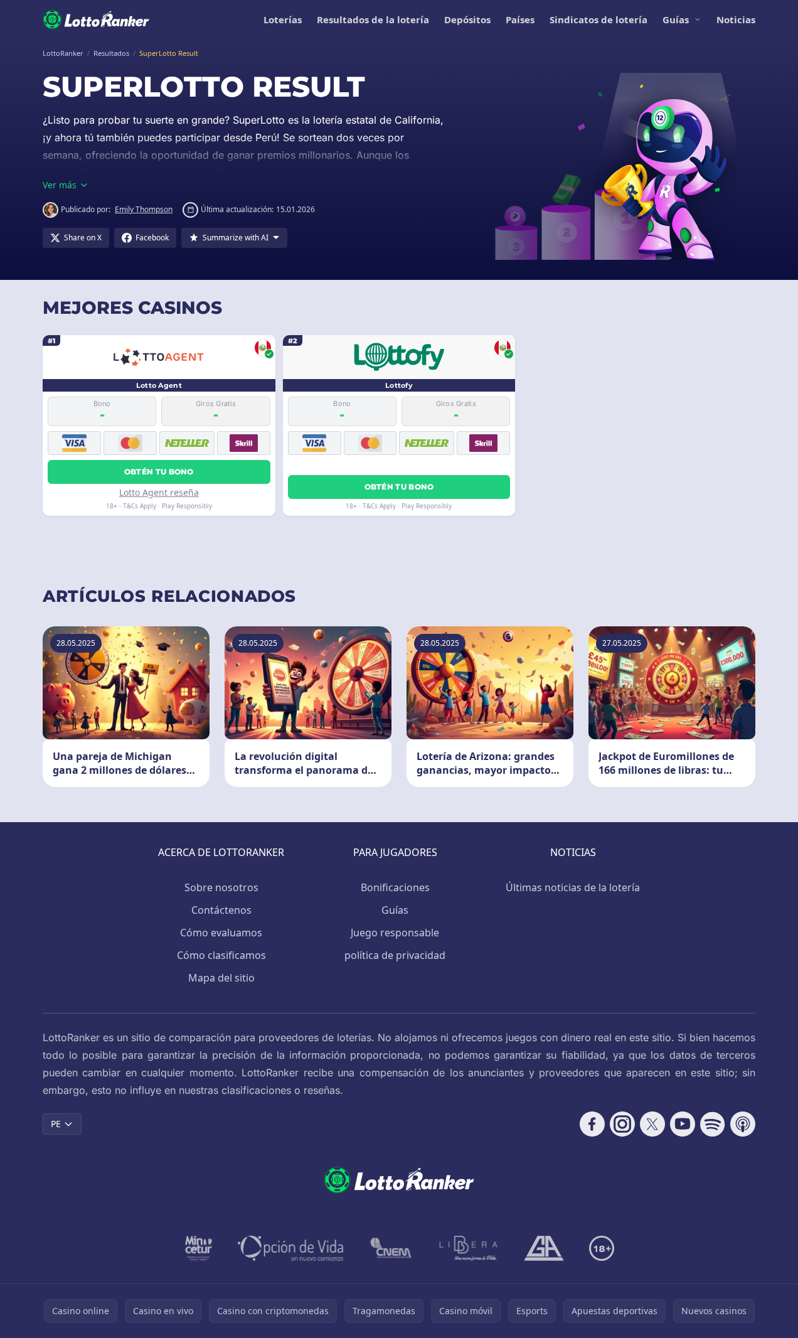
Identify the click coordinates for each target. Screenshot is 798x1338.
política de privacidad (394, 955)
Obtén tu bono (159, 471)
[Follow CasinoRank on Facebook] (592, 1124)
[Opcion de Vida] (291, 1248)
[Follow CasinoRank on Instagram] (622, 1124)
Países (520, 19)
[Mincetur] (198, 1248)
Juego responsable (395, 932)
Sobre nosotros (221, 887)
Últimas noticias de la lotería (573, 887)
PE (56, 1124)
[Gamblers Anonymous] (544, 1248)
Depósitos (467, 19)
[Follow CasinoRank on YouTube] (682, 1124)
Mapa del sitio (221, 978)
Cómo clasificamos (221, 955)
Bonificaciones (395, 887)
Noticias (735, 19)
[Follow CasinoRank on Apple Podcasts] (742, 1124)
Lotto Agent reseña (159, 492)
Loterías (282, 19)
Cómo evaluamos (221, 932)
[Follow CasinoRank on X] (652, 1124)
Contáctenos (221, 910)
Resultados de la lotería (373, 19)
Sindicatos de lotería (598, 19)
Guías (675, 19)
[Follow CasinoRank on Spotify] (712, 1124)
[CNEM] (391, 1248)
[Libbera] (469, 1248)
